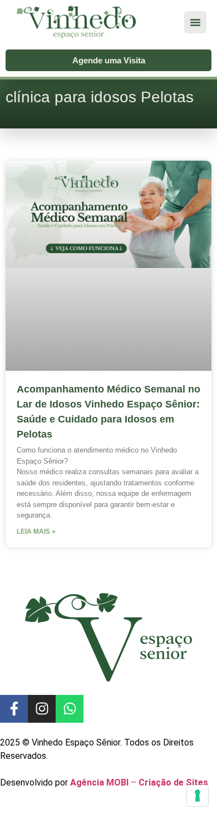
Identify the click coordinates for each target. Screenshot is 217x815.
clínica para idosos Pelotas (100, 97)
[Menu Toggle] (195, 22)
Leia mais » (36, 531)
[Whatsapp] (69, 709)
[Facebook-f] (14, 709)
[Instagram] (42, 709)
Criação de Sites (173, 782)
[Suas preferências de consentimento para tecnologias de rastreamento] (197, 795)
